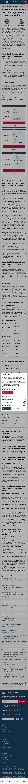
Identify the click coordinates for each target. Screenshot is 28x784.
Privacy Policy (16, 384)
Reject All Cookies (17, 408)
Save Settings (6, 408)
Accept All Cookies (7, 392)
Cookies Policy (7, 384)
